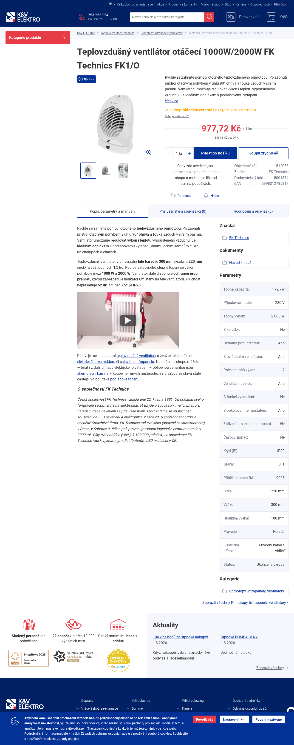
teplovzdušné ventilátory (136, 356)
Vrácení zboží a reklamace (99, 708)
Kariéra (241, 4)
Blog (228, 4)
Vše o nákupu (210, 4)
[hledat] (209, 17)
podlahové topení (124, 379)
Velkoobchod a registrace (135, 4)
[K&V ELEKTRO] (23, 17)
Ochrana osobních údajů (250, 708)
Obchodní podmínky (246, 700)
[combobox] (167, 17)
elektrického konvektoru (96, 362)
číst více (171, 101)
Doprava (87, 700)
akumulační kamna (92, 373)
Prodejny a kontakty (182, 4)
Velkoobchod (141, 700)
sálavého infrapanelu (137, 362)
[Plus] (189, 153)
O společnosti (260, 4)
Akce (160, 4)
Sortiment (139, 708)
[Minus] (168, 153)
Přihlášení (281, 4)
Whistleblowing (193, 700)
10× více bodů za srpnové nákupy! (180, 637)
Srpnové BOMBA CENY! (240, 637)
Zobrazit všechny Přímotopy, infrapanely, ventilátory (244, 602)
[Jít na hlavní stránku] (110, 4)
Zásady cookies (68, 739)
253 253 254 (98, 15)
